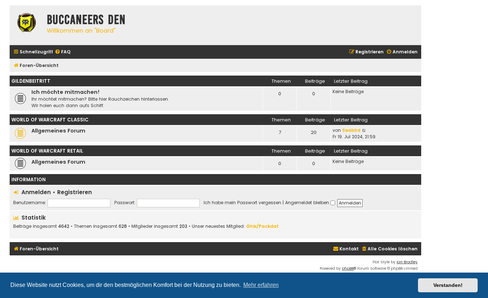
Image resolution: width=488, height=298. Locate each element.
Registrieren (74, 192)
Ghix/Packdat (262, 226)
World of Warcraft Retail (47, 151)
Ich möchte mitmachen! (65, 92)
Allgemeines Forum (58, 130)
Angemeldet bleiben (307, 203)
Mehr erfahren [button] (261, 285)
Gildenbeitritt (30, 81)
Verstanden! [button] (448, 285)
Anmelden (36, 192)
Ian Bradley (407, 262)
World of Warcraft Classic (50, 119)
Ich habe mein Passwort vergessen (242, 203)
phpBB (348, 268)
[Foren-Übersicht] (26, 23)
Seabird (351, 130)
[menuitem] (62, 52)
